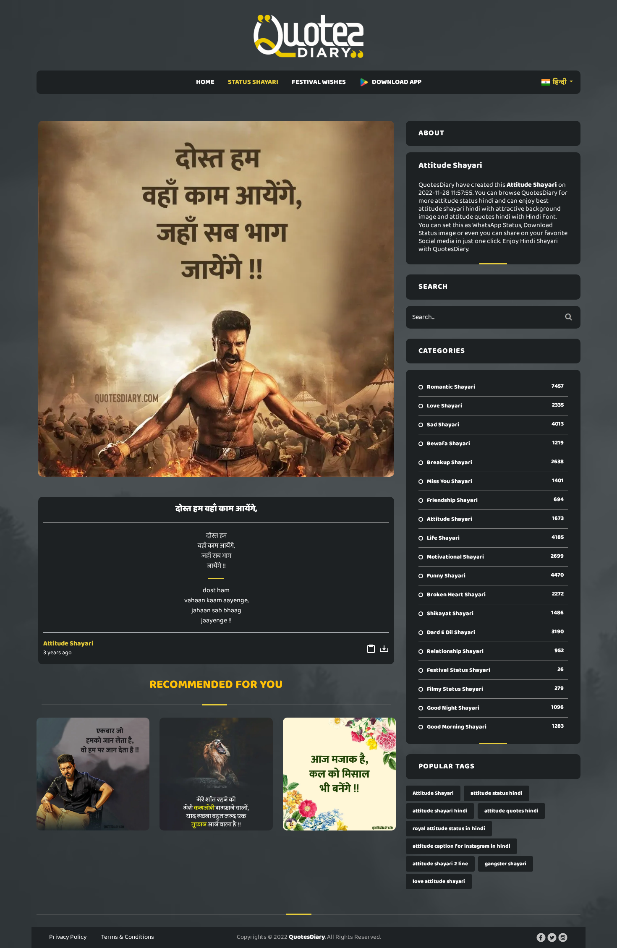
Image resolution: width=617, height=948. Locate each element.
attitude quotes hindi (511, 811)
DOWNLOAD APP (396, 82)
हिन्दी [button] (560, 82)
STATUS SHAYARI (253, 82)
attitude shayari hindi (440, 811)
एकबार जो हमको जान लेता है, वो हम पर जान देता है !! (93, 774)
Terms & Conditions (127, 937)
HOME (205, 82)
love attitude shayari (439, 881)
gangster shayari (505, 863)
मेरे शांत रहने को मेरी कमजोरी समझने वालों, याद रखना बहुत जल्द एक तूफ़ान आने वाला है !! (216, 774)
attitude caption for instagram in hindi (461, 846)
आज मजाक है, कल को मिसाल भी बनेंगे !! (339, 774)
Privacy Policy (67, 937)
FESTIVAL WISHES (319, 82)
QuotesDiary (307, 937)
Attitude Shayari (68, 643)
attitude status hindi (497, 793)
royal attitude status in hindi (449, 828)
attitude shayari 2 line (440, 863)
